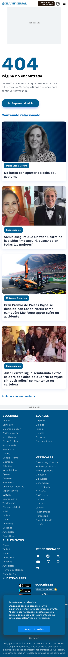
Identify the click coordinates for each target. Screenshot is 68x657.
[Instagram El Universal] (48, 562)
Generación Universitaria (43, 485)
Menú (6, 519)
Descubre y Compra (47, 462)
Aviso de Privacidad (38, 618)
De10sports (42, 495)
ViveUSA (40, 503)
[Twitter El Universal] (58, 556)
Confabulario (10, 499)
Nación (6, 420)
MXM (5, 511)
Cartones (8, 478)
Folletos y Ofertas (46, 466)
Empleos (41, 474)
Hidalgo (40, 433)
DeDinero (41, 499)
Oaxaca (40, 424)
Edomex (40, 420)
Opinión (7, 474)
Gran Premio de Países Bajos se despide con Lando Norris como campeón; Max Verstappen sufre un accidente (31, 310)
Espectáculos (10, 490)
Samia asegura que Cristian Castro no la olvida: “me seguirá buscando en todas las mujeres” (33, 240)
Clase (6, 545)
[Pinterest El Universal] (58, 562)
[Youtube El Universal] (38, 562)
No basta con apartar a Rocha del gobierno (30, 174)
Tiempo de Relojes (13, 570)
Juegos (40, 507)
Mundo (6, 453)
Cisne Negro (9, 574)
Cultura (7, 495)
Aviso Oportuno (44, 470)
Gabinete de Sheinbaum (9, 447)
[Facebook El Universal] (47, 556)
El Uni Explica (10, 441)
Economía (8, 482)
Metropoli (8, 462)
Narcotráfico (10, 470)
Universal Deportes (13, 486)
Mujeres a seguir (12, 429)
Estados (7, 466)
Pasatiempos (43, 511)
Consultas (8, 536)
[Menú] (64, 3)
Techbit (7, 515)
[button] (46, 3)
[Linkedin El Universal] (37, 568)
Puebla (40, 429)
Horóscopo (42, 516)
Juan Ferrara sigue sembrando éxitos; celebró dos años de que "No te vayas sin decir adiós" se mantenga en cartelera (33, 378)
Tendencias (9, 503)
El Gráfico (41, 491)
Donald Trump (11, 457)
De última (8, 523)
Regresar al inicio (23, 103)
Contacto (34, 638)
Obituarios (41, 479)
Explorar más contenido (17, 396)
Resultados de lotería (44, 522)
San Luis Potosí (44, 441)
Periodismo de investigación (11, 435)
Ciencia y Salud (11, 507)
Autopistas (9, 532)
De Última (8, 557)
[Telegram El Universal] (37, 556)
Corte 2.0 (8, 424)
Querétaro (41, 437)
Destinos (7, 527)
